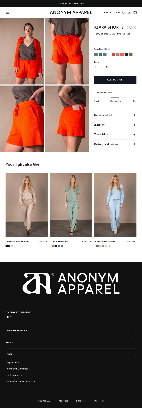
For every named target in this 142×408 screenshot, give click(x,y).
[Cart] (135, 12)
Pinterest (98, 401)
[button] (8, 12)
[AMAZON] (100, 54)
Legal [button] (9, 354)
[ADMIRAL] (104, 54)
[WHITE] (109, 54)
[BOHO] (113, 54)
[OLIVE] (130, 54)
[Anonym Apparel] (71, 283)
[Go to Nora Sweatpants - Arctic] (115, 205)
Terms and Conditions (17, 368)
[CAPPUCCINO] (117, 54)
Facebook (63, 401)
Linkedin (81, 401)
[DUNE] (12, 246)
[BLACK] (6, 246)
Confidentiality (14, 375)
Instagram (44, 401)
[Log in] (129, 12)
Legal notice (12, 362)
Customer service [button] (16, 330)
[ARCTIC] (100, 246)
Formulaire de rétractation (20, 381)
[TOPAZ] (96, 54)
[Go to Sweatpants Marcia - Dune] (27, 205)
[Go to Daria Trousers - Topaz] (71, 205)
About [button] (9, 342)
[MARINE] (126, 54)
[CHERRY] (122, 54)
